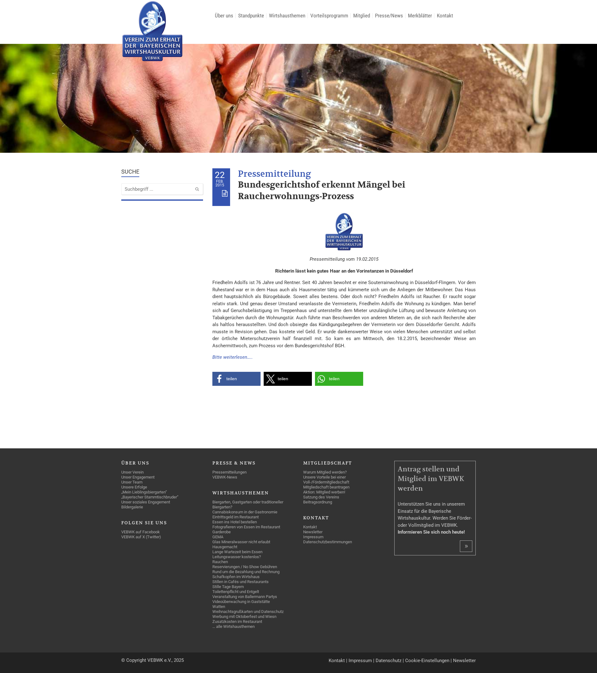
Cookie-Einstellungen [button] (427, 660)
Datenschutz (388, 660)
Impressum (360, 660)
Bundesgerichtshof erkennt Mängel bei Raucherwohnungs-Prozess (321, 191)
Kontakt (337, 660)
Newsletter (464, 660)
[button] (236, 379)
